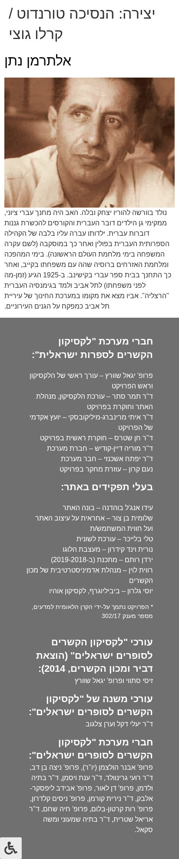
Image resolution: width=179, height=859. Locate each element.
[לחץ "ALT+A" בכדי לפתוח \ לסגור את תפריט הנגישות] (11, 848)
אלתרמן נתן (37, 60)
